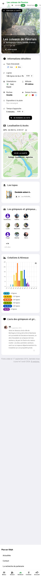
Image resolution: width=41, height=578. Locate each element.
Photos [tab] (32, 5)
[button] (11, 50)
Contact (6, 561)
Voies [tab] (19, 5)
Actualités (7, 555)
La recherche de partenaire (13, 566)
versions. (35, 361)
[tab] (8, 5)
